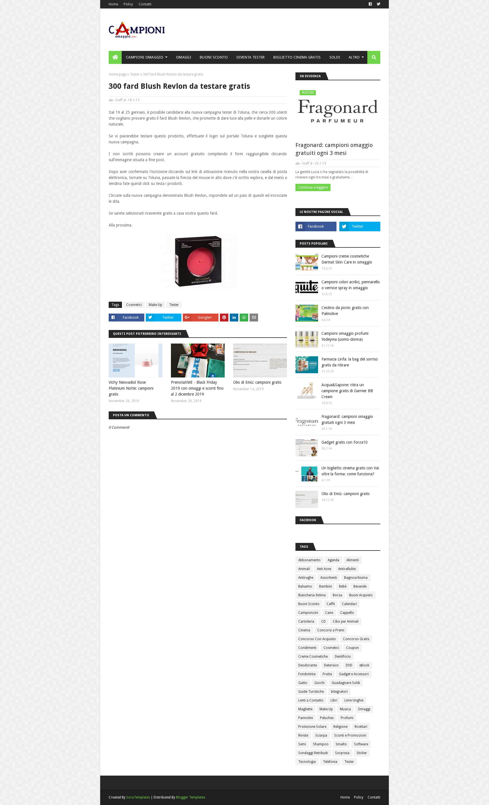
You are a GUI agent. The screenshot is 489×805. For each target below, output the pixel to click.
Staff (119, 100)
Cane (329, 613)
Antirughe (305, 578)
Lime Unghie (353, 700)
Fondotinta (307, 674)
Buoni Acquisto (361, 595)
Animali (304, 569)
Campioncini (308, 613)
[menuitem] (115, 57)
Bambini (325, 586)
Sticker (362, 753)
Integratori (339, 692)
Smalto (341, 744)
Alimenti (352, 560)
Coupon (352, 648)
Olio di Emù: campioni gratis (257, 382)
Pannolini (305, 718)
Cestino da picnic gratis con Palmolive (345, 310)
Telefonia (330, 762)
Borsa (337, 595)
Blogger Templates (190, 797)
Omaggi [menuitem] (183, 57)
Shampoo (321, 744)
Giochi (319, 683)
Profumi (347, 718)
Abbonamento (309, 560)
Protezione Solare (312, 727)
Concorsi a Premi (330, 630)
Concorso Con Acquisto (317, 639)
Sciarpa (321, 735)
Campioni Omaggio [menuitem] (145, 57)
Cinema (304, 630)
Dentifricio (343, 657)
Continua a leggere (313, 187)
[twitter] (377, 4)
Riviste (303, 735)
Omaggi (364, 709)
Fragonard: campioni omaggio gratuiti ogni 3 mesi (334, 149)
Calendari (349, 604)
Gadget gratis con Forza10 (344, 442)
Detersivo (331, 665)
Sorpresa (342, 753)
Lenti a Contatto (310, 700)
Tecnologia (307, 762)
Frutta (327, 674)
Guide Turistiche (311, 692)
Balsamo (305, 586)
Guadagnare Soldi (346, 683)
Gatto (302, 683)
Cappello (347, 613)
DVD (349, 665)
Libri (334, 700)
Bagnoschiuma (356, 578)
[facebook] (370, 4)
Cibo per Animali (346, 621)
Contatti (145, 4)
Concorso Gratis (356, 639)
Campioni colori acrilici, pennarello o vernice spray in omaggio (350, 285)
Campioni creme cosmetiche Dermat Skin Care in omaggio (346, 259)
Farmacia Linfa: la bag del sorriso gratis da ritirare (349, 362)
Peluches (327, 718)
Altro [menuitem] (354, 57)
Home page (117, 74)
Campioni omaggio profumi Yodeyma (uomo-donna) (344, 336)
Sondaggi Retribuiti (313, 753)
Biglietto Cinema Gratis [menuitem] (297, 57)
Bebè (342, 586)
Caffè (331, 604)
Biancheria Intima (312, 595)
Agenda (333, 560)
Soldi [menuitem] (334, 57)
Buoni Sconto (308, 604)
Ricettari (361, 727)
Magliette (305, 709)
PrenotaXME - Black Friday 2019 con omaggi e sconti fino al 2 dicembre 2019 (197, 388)
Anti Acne (324, 569)
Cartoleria (306, 621)
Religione (340, 727)
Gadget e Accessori (354, 674)
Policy (128, 4)
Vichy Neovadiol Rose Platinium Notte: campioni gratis (131, 388)
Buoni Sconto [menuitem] (214, 57)
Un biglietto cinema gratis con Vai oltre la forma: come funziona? (350, 471)
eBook (364, 665)
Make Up (155, 305)
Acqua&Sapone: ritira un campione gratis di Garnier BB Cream (347, 391)
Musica (345, 709)
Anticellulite (347, 569)
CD (323, 621)
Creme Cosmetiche (313, 657)
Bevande (359, 586)
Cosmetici (134, 305)
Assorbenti (328, 578)
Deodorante (307, 665)
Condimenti (307, 648)
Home (113, 4)
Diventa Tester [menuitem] (251, 57)
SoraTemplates (138, 797)
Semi (302, 744)
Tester (135, 74)
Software (361, 744)
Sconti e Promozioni (350, 735)
